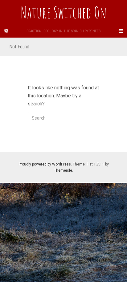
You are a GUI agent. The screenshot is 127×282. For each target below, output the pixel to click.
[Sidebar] (6, 31)
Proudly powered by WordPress (44, 164)
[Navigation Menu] (121, 31)
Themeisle (63, 170)
